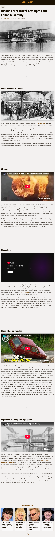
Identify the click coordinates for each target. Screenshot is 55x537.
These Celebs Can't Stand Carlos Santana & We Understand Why (47, 525)
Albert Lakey (6, 18)
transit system (42, 123)
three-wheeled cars (6, 367)
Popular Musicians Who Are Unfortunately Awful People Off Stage (34, 526)
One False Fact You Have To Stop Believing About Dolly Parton (20, 525)
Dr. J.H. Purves (25, 292)
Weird (3, 7)
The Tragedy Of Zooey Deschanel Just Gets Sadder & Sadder (7, 525)
